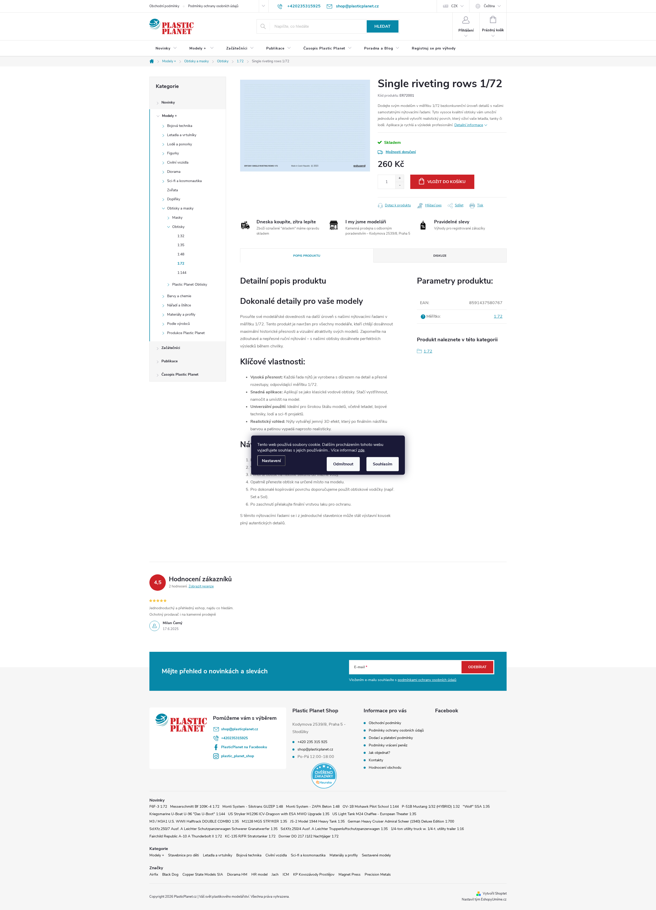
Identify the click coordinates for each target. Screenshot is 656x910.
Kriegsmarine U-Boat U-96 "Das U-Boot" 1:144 (187, 814)
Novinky (168, 102)
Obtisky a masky (180, 208)
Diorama (173, 171)
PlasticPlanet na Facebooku (244, 747)
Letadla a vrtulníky (181, 135)
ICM (286, 874)
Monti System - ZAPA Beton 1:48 (313, 806)
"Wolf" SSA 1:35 (476, 806)
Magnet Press (350, 874)
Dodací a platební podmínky (391, 737)
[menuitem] (166, 48)
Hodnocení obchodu (385, 767)
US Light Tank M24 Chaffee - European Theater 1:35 (374, 814)
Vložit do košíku (446, 182)
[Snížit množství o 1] (399, 185)
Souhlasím (382, 464)
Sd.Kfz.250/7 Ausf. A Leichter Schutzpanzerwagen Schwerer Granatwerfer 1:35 (213, 828)
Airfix (153, 874)
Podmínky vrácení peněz (388, 745)
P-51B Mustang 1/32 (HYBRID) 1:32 (431, 806)
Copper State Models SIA (202, 874)
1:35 (180, 245)
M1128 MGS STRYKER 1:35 (264, 821)
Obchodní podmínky (164, 6)
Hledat (382, 26)
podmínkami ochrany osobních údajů (427, 679)
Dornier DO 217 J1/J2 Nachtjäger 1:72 (309, 836)
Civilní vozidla (177, 162)
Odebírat (477, 667)
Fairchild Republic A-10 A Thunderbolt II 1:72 (185, 836)
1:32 (180, 236)
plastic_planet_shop (237, 756)
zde (361, 450)
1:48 (180, 254)
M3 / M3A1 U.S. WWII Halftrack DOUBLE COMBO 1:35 (194, 821)
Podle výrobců (178, 323)
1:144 (181, 272)
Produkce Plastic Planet (186, 333)
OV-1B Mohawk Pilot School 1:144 (371, 806)
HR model (259, 874)
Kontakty (376, 760)
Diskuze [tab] (439, 256)
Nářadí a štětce (179, 305)
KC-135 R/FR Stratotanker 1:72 (250, 836)
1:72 (180, 263)
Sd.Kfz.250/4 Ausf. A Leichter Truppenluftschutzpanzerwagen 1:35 (334, 828)
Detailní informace (468, 125)
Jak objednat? (379, 752)
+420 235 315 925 (312, 742)
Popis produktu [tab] (306, 256)
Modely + (169, 115)
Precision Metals (378, 874)
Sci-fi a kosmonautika (184, 180)
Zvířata (172, 190)
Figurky (173, 153)
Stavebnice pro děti (183, 855)
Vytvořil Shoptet (495, 893)
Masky (177, 217)
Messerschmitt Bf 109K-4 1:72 (194, 806)
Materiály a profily (181, 314)
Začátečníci (170, 347)
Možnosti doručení (401, 151)
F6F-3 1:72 (158, 806)
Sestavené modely (376, 855)
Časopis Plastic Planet (179, 374)
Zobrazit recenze (201, 586)
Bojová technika (179, 125)
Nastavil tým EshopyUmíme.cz (484, 899)
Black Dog (170, 874)
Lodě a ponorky (179, 144)
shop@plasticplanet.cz (239, 729)
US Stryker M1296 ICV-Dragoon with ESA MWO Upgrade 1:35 (278, 814)
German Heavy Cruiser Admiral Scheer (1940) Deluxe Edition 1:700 (401, 821)
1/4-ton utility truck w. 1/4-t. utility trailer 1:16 (427, 828)
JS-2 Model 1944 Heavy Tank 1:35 (317, 821)
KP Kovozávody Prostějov (313, 874)
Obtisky (178, 226)
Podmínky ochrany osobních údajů (213, 6)
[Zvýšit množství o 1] (399, 178)
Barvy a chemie (179, 296)
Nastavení (271, 460)
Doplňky (173, 199)
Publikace (169, 361)
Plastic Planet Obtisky (189, 284)
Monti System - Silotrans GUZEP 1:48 (252, 806)
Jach (275, 874)
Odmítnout (343, 464)
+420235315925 (234, 738)
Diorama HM (237, 874)
